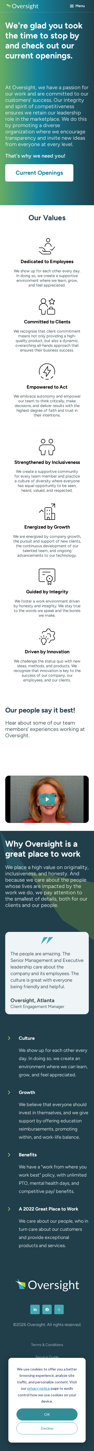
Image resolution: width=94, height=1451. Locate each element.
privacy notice (38, 1388)
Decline (47, 1428)
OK (47, 1414)
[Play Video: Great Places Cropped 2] (47, 799)
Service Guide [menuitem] (47, 1357)
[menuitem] (35, 1309)
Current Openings (39, 172)
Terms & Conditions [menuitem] (47, 1345)
